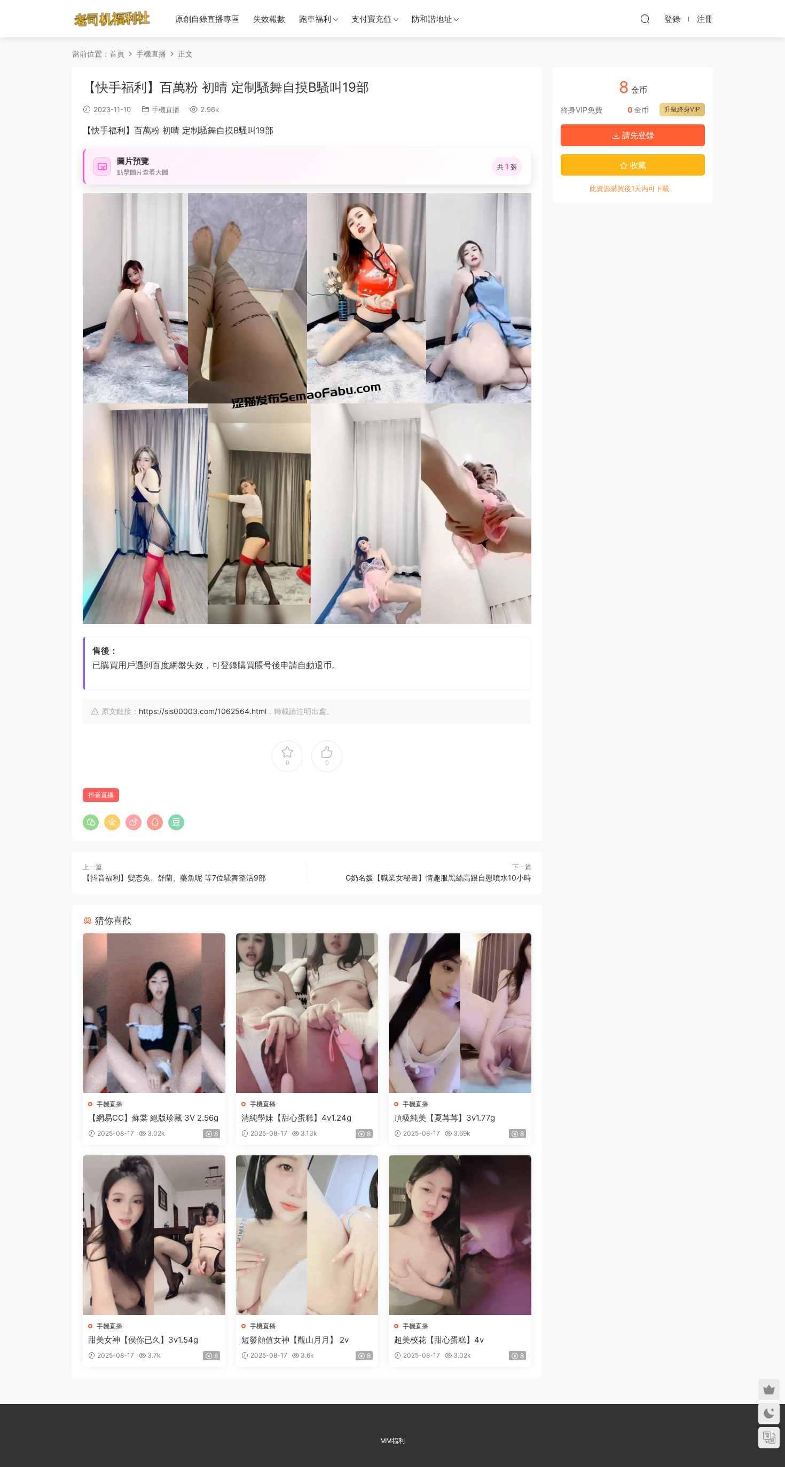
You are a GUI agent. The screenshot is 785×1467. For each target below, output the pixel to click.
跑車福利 (315, 19)
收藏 (637, 165)
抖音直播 (101, 795)
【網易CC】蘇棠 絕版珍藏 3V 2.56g (153, 1118)
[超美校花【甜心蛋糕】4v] (460, 1235)
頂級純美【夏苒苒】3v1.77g (444, 1118)
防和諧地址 (432, 19)
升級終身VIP (682, 109)
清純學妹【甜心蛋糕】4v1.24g (296, 1118)
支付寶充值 (371, 19)
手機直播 (165, 109)
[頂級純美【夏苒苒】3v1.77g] (460, 1013)
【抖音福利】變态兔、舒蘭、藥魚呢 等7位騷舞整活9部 (174, 877)
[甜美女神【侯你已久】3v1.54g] (154, 1235)
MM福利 (392, 1441)
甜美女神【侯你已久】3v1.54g (143, 1340)
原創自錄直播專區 (207, 19)
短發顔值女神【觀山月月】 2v (295, 1340)
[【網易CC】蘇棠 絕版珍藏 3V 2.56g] (154, 1013)
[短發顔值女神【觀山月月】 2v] (307, 1235)
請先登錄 (637, 135)
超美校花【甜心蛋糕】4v (439, 1340)
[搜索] (645, 18)
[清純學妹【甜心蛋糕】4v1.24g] (307, 1013)
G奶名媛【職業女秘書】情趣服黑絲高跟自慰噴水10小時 (438, 877)
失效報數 (269, 19)
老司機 (112, 18)
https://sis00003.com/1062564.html (202, 711)
